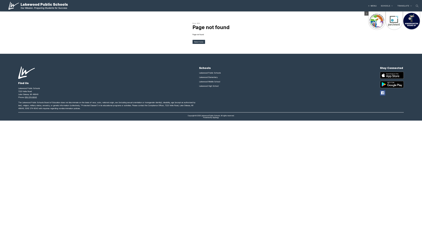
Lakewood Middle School (209, 82)
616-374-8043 (31, 97)
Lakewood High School (209, 86)
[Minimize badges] (366, 13)
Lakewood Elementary (208, 77)
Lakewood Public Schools (210, 73)
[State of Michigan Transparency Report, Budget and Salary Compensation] (377, 20)
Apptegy (216, 117)
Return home (198, 42)
